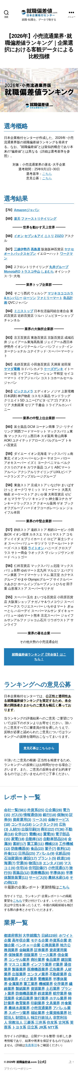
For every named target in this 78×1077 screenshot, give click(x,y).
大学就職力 (31, 936)
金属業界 (15, 984)
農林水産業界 (19, 1008)
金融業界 (26, 950)
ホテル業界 (58, 998)
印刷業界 (38, 1003)
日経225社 (49, 936)
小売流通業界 (41, 1008)
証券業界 (41, 950)
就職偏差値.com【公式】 (32, 1062)
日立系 (32, 1027)
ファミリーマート (49, 298)
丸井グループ (58, 267)
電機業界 (45, 979)
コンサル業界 (19, 960)
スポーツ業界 (19, 1013)
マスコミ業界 (19, 964)
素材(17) (19, 844)
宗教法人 (15, 1022)
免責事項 (31, 1045)
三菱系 (29, 1022)
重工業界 (31, 984)
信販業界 (31, 955)
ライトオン (36, 548)
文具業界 (53, 1003)
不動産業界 (58, 974)
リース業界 (48, 955)
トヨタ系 (19, 1027)
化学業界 (61, 984)
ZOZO (59, 236)
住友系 (52, 1022)
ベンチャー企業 (28, 945)
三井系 (40, 1022)
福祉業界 (38, 1013)
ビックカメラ (23, 391)
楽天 (17, 218)
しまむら (47, 271)
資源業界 (38, 989)
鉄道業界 (45, 993)
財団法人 (23, 1018)
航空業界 (60, 993)
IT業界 (58, 964)
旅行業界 (41, 998)
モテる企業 (40, 940)
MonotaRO (12, 271)
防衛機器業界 (26, 993)
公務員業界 (50, 945)
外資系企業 (58, 940)
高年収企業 (21, 940)
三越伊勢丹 (22, 249)
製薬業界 (19, 969)
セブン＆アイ (34, 236)
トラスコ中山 (30, 271)
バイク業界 (28, 979)
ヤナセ (69, 249)
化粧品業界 (24, 998)
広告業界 (56, 969)
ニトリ (49, 236)
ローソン (29, 298)
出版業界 (19, 974)
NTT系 (53, 1027)
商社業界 (38, 960)
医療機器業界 (37, 969)
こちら (47, 173)
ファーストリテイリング (38, 218)
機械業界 (46, 984)
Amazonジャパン (26, 210)
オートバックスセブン (20, 253)
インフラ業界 (41, 964)
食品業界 (53, 960)
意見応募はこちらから (39, 748)
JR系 (43, 1027)
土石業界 (53, 989)
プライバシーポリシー (17, 1068)
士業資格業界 (56, 1013)
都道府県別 (13, 936)
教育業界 (23, 1003)
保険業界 (15, 955)
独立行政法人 (41, 1018)
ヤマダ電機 (12, 369)
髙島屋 (35, 249)
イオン (19, 236)
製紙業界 (23, 989)
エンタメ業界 (37, 974)
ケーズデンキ (53, 369)
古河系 (63, 1022)
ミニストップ (23, 311)
